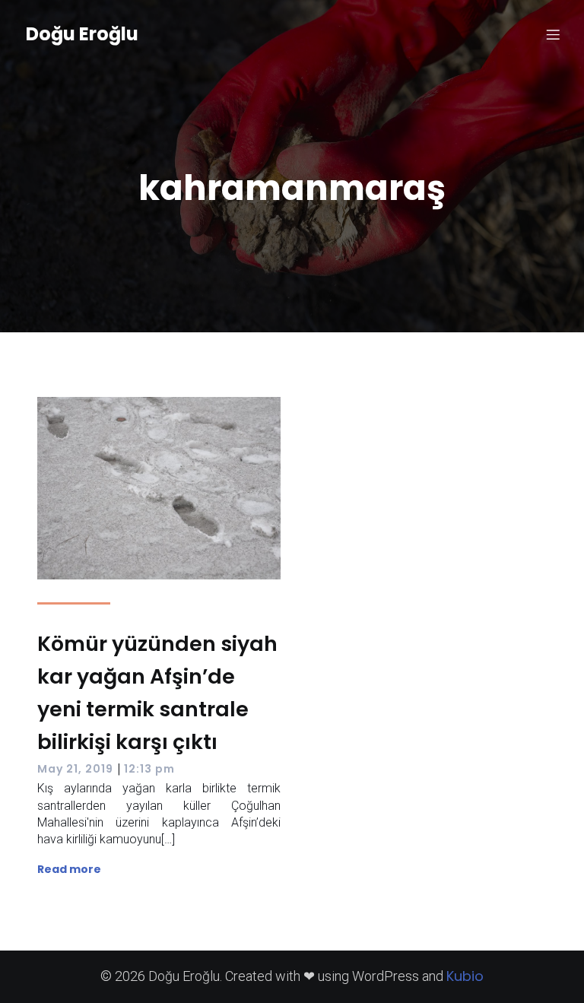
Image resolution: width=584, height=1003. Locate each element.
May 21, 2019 (75, 768)
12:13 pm (149, 768)
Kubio (465, 976)
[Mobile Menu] (553, 34)
